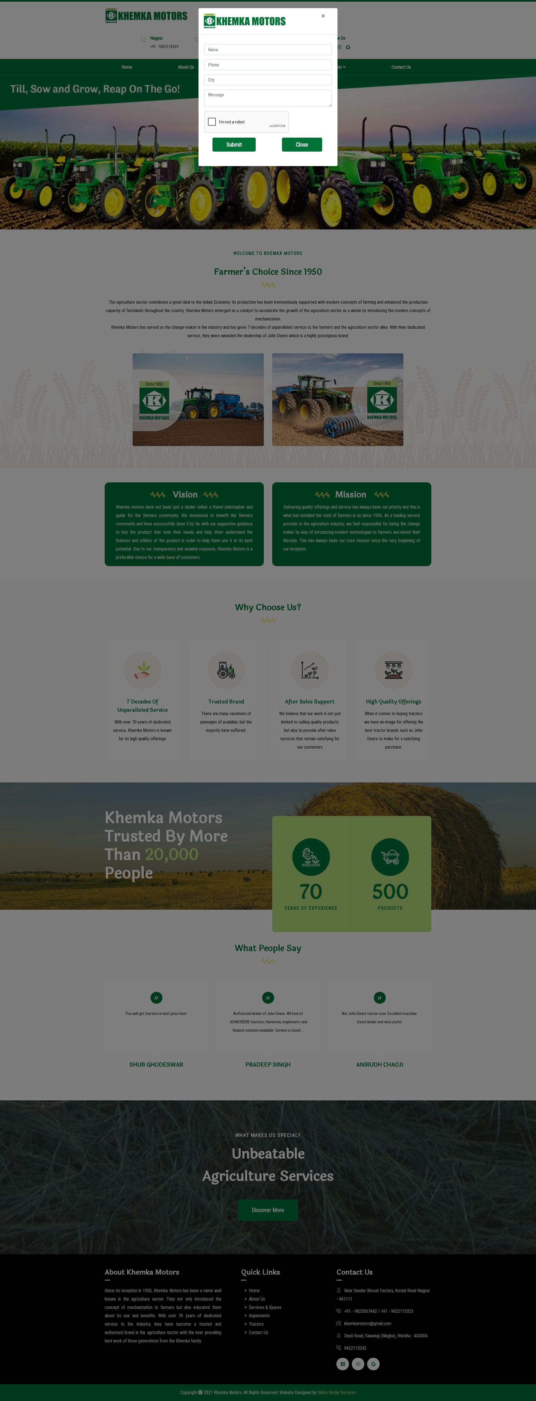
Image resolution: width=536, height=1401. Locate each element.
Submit (234, 144)
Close (302, 144)
